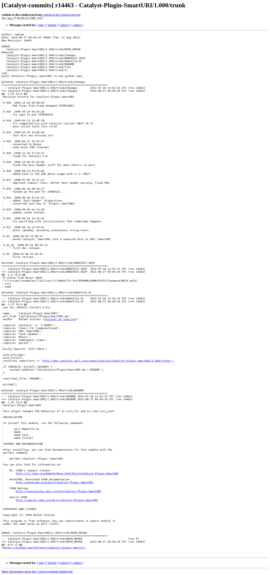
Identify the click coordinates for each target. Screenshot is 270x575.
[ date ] (41, 25)
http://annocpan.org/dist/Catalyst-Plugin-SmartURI (54, 482)
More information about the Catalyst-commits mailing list (37, 571)
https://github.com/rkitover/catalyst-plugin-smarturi (44, 547)
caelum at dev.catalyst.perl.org (61, 14)
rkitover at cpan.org (60, 319)
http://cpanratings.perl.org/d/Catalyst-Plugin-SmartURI (58, 491)
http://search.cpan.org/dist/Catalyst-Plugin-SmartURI (57, 500)
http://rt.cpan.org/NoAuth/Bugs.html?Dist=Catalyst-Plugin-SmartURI (67, 473)
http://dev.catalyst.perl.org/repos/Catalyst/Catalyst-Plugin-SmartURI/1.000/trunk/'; (108, 360)
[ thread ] (52, 25)
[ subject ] (65, 25)
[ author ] (77, 25)
